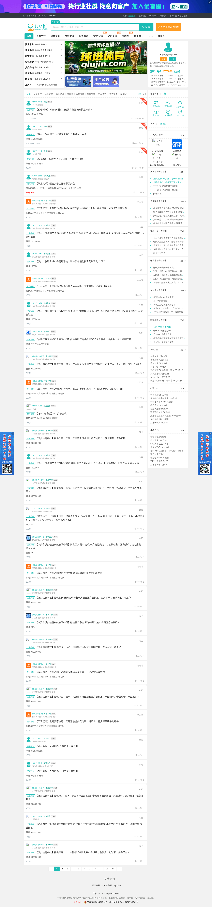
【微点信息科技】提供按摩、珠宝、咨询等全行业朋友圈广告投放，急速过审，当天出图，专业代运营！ (89, 364)
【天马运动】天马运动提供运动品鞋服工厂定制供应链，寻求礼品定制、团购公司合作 (79, 388)
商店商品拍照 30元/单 (160, 412)
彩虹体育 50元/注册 (159, 370)
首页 (29, 35)
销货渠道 (112, 35)
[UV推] (37, 27)
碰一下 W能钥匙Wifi (162, 330)
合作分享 (80, 93)
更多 (182, 135)
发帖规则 (163, 15)
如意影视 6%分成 (158, 436)
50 (107, 868)
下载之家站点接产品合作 (164, 304)
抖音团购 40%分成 (158, 405)
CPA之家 (46, 78)
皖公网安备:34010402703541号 (123, 902)
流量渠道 (55, 35)
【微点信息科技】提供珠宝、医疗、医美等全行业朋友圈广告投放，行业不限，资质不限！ (82, 438)
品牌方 (125, 35)
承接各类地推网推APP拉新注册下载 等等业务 (173, 337)
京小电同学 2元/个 (158, 464)
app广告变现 (159, 252)
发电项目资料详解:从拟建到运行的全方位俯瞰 (173, 274)
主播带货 (46, 73)
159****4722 (37, 405)
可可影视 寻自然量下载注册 (165, 186)
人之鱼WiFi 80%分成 (159, 447)
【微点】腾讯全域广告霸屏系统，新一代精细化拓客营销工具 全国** (70, 261)
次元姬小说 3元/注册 (159, 373)
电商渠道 (38, 73)
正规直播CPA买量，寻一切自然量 (168, 178)
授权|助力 (45, 44)
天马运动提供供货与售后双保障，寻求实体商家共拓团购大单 (180, 237)
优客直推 (96, 885)
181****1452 (37, 225)
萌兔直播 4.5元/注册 (159, 359)
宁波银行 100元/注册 (159, 457)
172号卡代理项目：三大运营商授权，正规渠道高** (176, 312)
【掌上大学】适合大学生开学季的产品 (55, 183)
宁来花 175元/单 (176, 450)
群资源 (137, 35)
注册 (172, 59)
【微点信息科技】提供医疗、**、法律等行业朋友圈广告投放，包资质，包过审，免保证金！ (83, 852)
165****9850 (37, 816)
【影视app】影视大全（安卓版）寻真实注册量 (59, 158)
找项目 (161, 35)
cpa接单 (118, 885)
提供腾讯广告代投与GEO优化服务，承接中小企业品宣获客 (179, 208)
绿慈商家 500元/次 (158, 440)
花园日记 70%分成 (158, 366)
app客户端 (39, 61)
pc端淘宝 (157, 193)
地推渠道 (69, 35)
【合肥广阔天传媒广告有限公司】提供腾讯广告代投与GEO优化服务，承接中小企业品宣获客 (83, 339)
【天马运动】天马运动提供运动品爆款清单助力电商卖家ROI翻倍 (69, 572)
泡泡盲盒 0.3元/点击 (159, 443)
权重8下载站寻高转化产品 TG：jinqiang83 (172, 308)
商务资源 (38, 78)
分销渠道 (48, 50)
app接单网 (107, 885)
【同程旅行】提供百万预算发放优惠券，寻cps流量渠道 (178, 182)
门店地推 (38, 55)
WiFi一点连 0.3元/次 (159, 461)
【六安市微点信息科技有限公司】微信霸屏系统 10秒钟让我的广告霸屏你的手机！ (78, 622)
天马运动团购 (37, 200)
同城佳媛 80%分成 (158, 363)
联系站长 (78, 902)
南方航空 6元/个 (157, 454)
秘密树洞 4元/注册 (158, 356)
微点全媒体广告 (38, 536)
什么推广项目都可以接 (163, 341)
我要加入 (163, 123)
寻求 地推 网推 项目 (162, 326)
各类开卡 (46, 55)
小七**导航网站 (160, 300)
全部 (29, 93)
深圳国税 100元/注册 (159, 419)
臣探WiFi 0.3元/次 (158, 450)
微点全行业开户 (38, 356)
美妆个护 (38, 67)
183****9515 (37, 763)
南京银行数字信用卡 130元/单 (163, 398)
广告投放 (183, 15)
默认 (139, 94)
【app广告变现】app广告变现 (51, 413)
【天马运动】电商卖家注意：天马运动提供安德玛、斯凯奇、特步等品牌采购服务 (77, 721)
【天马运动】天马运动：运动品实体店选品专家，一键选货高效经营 (70, 671)
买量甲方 (41, 35)
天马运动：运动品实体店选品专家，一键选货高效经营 (177, 245)
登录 (163, 59)
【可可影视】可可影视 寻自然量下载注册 (57, 746)
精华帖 (123, 93)
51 (113, 868)
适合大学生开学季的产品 (164, 267)
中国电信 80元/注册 (159, 394)
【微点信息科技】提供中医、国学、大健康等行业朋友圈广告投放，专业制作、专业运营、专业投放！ (87, 696)
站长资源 (83, 35)
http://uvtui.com (113, 893)
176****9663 (37, 175)
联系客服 (142, 15)
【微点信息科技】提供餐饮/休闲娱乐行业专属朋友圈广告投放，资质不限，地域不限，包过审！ (84, 597)
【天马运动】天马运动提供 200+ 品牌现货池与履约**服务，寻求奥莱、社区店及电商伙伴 (81, 208)
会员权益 (173, 15)
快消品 (46, 67)
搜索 (147, 27)
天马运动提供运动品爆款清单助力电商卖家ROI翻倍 (176, 249)
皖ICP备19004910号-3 (97, 902)
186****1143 (37, 101)
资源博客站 (49, 61)
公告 (150, 35)
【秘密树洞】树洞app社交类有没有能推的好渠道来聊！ (64, 109)
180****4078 (37, 331)
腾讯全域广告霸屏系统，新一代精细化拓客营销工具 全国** (179, 215)
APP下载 (52, 15)
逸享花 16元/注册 (174, 380)
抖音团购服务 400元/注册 (161, 401)
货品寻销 (98, 35)
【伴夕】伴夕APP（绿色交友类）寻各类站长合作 (61, 134)
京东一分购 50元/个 (159, 422)
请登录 (125, 15)
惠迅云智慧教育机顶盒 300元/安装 (165, 415)
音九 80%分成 (176, 370)
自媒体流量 (39, 50)
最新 (144, 94)
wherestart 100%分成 (160, 376)
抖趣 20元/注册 (157, 380)
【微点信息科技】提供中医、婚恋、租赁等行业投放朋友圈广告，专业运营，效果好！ (79, 647)
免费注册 (131, 15)
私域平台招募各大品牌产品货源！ (168, 282)
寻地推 (38, 44)
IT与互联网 (39, 84)
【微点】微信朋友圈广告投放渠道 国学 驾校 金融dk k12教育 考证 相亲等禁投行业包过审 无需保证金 (87, 463)
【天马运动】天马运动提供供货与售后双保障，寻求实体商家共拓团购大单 (74, 286)
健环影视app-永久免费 (163, 297)
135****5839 (37, 508)
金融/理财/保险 (51, 84)
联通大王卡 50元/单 (159, 408)
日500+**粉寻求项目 (162, 334)
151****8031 (37, 738)
